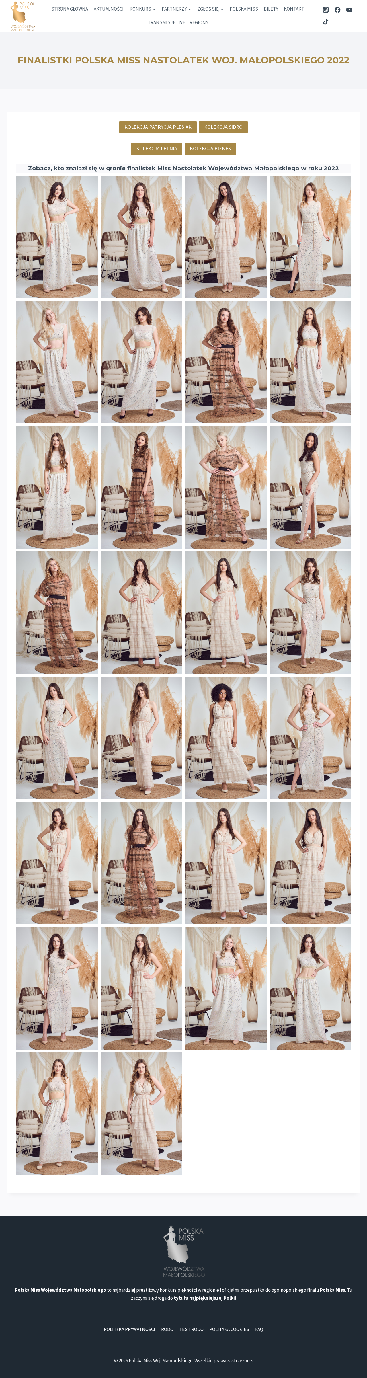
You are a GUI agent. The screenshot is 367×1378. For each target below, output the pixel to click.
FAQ (259, 1329)
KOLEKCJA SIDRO (223, 127)
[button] (57, 237)
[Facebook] (337, 10)
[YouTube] (349, 10)
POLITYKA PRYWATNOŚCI (129, 1329)
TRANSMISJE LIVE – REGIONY (178, 22)
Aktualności (109, 9)
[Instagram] (326, 10)
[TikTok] (326, 22)
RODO (167, 1329)
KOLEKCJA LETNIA (156, 148)
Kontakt (294, 9)
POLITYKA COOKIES (229, 1329)
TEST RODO (191, 1329)
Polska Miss (244, 9)
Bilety (271, 9)
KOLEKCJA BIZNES (210, 148)
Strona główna (69, 9)
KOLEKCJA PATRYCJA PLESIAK (158, 127)
